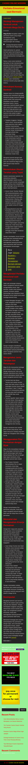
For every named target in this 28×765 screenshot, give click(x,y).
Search (4, 707)
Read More (7, 640)
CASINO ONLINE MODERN (16, 762)
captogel (13, 637)
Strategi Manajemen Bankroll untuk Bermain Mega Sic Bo (13, 24)
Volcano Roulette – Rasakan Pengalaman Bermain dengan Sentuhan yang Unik (14, 261)
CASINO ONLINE (7, 18)
